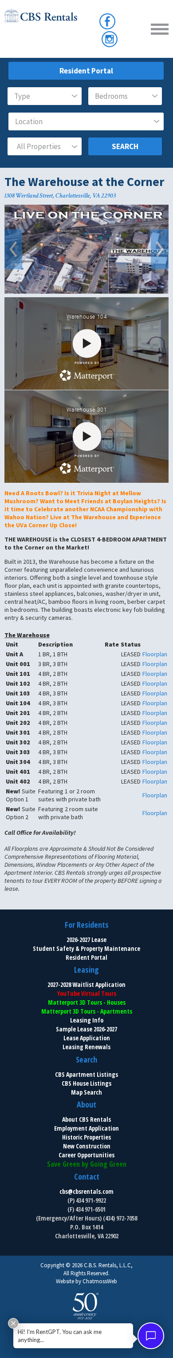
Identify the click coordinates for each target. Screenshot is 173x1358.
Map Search (86, 1092)
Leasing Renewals (86, 1047)
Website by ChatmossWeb (86, 1281)
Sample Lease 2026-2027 (86, 1029)
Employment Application (86, 1128)
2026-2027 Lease (86, 939)
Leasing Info (86, 1020)
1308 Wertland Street (28, 195)
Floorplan (154, 654)
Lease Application (86, 1038)
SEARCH (125, 146)
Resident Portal (86, 71)
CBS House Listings (86, 1083)
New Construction (86, 1146)
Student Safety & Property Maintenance (86, 948)
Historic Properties (86, 1137)
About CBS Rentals (86, 1119)
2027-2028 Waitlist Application (86, 984)
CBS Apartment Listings (86, 1074)
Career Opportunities (86, 1155)
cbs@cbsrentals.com (86, 1191)
